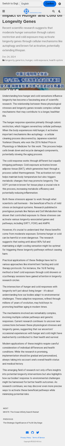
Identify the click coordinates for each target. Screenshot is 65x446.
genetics (19, 60)
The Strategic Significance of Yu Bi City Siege (22, 423)
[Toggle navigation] (3, 11)
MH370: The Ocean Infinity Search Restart (21, 412)
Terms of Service (38, 438)
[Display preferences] (60, 11)
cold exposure (41, 60)
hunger (29, 60)
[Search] (53, 11)
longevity (10, 60)
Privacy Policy (26, 438)
